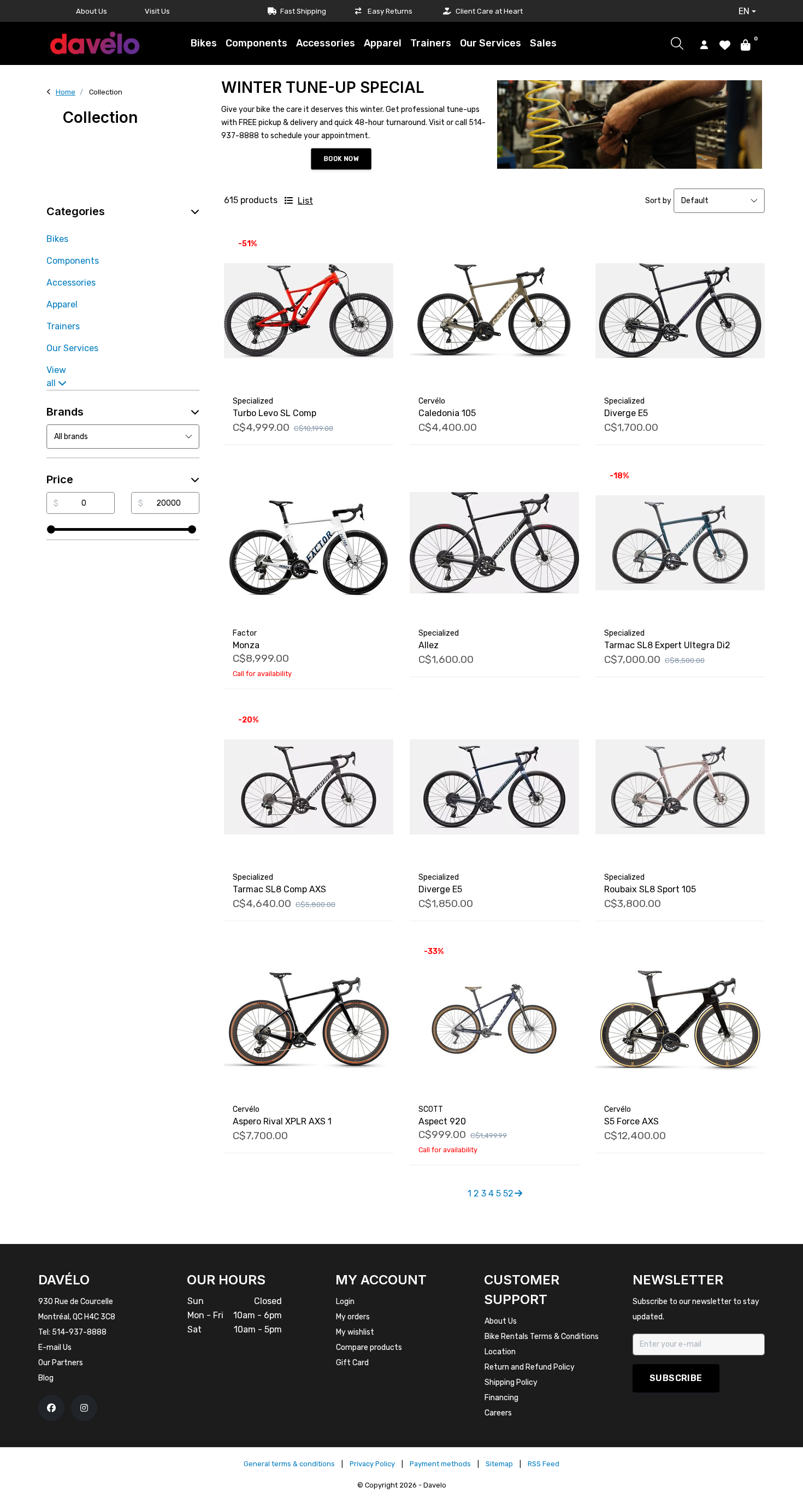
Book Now (340, 159)
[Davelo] (95, 43)
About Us (91, 11)
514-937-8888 (79, 1332)
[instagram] (84, 1408)
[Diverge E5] (680, 310)
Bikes (204, 43)
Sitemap (499, 1464)
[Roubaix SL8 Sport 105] (680, 787)
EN (744, 11)
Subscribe (676, 1378)
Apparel (383, 43)
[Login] (704, 44)
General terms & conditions (289, 1464)
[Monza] (308, 542)
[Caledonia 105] (494, 310)
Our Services (490, 43)
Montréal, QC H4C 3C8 (76, 1317)
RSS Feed (543, 1464)
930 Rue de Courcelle (75, 1301)
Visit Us (157, 11)
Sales (543, 43)
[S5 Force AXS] (680, 1019)
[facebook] (51, 1408)
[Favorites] (725, 44)
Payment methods (440, 1464)
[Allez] (494, 542)
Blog (46, 1378)
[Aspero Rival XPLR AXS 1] (308, 1019)
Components (256, 43)
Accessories (325, 43)
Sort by (658, 200)
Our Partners (60, 1362)
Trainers (430, 43)
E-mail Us (55, 1347)
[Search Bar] (677, 43)
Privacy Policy (372, 1464)
